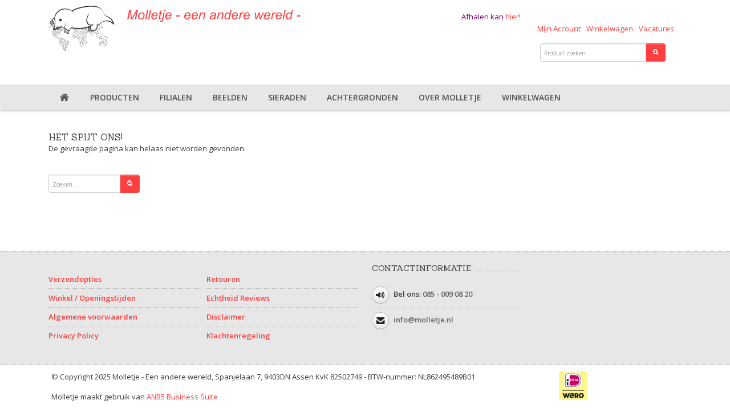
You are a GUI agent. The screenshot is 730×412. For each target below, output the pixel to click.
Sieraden (287, 97)
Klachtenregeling (238, 335)
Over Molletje (450, 97)
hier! (513, 16)
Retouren (223, 279)
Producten (114, 97)
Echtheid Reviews (238, 298)
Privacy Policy (73, 335)
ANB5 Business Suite (182, 396)
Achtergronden (362, 97)
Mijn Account (559, 28)
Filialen (176, 97)
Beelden (230, 97)
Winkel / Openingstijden (92, 298)
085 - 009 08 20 (447, 294)
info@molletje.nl (423, 319)
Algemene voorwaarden (92, 317)
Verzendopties (75, 279)
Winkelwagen (609, 28)
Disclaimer (225, 317)
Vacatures (656, 28)
